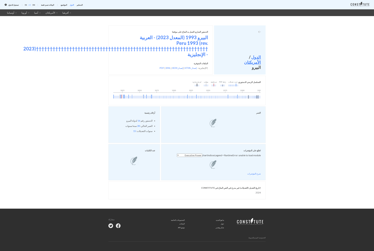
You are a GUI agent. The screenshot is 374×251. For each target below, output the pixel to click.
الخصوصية (262, 238)
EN (34, 5)
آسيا (36, 12)
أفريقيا (65, 12)
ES (26, 5)
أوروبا (24, 12)
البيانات (182, 224)
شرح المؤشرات (254, 173)
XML (168, 68)
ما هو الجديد (220, 220)
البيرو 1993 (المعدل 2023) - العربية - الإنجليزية (115, 45)
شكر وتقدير (220, 227)
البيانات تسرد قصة (47, 5)
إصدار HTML (191, 68)
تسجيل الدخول (13, 5)
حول (222, 224)
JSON (174, 68)
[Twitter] (110, 226)
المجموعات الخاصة (178, 220)
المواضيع (64, 5)
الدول (72, 5)
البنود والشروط (253, 238)
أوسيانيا (10, 12)
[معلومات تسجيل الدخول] (6, 5)
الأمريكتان (50, 12)
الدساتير (80, 5)
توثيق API (181, 227)
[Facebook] (118, 226)
